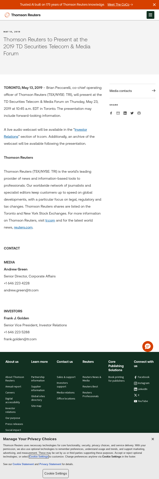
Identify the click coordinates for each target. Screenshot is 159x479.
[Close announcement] (154, 4)
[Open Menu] (150, 15)
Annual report (13, 386)
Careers (10, 392)
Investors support (62, 384)
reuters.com (23, 227)
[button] (147, 346)
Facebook (143, 377)
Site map (36, 406)
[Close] (153, 439)
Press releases (14, 424)
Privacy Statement (50, 464)
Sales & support (66, 377)
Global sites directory (38, 398)
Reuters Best (90, 386)
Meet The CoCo (118, 4)
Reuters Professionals (91, 394)
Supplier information (38, 388)
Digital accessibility (12, 400)
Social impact (13, 430)
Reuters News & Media (92, 379)
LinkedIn (142, 389)
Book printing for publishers (116, 379)
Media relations (66, 392)
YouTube (143, 401)
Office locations (66, 398)
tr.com (50, 220)
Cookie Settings (38, 456)
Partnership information (38, 379)
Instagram (143, 383)
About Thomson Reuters (14, 379)
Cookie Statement (24, 464)
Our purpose (12, 418)
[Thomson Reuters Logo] (23, 14)
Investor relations (10, 410)
